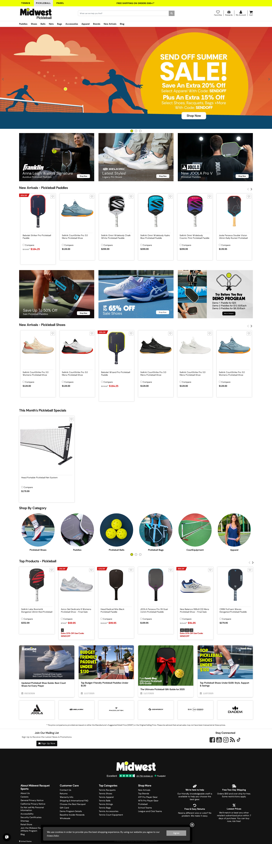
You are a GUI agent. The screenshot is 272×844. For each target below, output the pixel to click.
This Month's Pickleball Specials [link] (42, 410)
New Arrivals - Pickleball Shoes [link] (42, 325)
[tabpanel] (136, 78)
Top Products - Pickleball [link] (37, 561)
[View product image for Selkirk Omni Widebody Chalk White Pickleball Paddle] (116, 211)
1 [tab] (131, 131)
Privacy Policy (53, 835)
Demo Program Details (71, 811)
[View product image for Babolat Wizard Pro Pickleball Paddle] (116, 348)
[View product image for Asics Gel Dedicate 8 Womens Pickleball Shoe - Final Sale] (77, 585)
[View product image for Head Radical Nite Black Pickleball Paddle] (116, 585)
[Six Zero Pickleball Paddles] (195, 709)
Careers (24, 796)
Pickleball (43, 3)
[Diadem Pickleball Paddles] (235, 709)
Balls (43, 23)
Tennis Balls (104, 800)
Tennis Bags (105, 807)
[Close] (192, 825)
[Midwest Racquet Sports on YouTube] (219, 740)
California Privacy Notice (33, 803)
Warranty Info (66, 797)
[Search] (172, 13)
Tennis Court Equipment (111, 814)
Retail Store (26, 824)
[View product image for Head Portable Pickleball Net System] (47, 443)
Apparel (85, 23)
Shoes (34, 23)
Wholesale (65, 818)
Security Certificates (31, 817)
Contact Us (65, 790)
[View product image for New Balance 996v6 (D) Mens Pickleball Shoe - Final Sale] (195, 585)
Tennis (25, 3)
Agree (176, 833)
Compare (29, 245)
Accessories (71, 23)
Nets (51, 23)
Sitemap (25, 820)
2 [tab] (136, 131)
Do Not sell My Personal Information (32, 809)
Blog (122, 23)
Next (269, 79)
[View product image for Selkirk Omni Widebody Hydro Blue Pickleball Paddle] (156, 211)
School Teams (145, 807)
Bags (59, 23)
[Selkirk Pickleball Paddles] (77, 709)
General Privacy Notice (32, 800)
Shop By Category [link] (32, 508)
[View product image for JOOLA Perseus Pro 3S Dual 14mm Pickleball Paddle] (156, 585)
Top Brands (143, 793)
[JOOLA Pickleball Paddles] (37, 709)
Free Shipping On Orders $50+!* (136, 3)
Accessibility (27, 813)
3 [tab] (140, 131)
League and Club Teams (150, 811)
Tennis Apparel (106, 797)
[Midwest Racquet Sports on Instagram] (226, 740)
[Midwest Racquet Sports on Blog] (232, 740)
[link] (38, 531)
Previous (2, 79)
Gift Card (64, 807)
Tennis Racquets (107, 790)
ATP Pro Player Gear (148, 797)
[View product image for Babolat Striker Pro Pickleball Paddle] (38, 211)
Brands (96, 23)
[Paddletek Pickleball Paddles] (116, 709)
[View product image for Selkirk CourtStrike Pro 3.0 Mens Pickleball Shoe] (77, 211)
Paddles (23, 23)
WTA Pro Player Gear (148, 800)
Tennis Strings (106, 804)
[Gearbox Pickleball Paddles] (156, 709)
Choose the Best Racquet (73, 804)
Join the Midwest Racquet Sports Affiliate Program (37, 829)
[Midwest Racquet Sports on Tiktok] (238, 740)
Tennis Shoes (105, 793)
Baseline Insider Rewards (72, 814)
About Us (25, 793)
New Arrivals (110, 23)
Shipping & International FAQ (74, 800)
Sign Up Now (48, 743)
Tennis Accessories (108, 811)
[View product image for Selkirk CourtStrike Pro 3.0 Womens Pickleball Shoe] (38, 348)
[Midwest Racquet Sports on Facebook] (212, 741)
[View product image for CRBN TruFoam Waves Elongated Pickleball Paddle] (235, 585)
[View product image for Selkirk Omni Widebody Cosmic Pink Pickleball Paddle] (195, 211)
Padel (60, 3)
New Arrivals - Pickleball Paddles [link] (43, 187)
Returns (64, 793)
